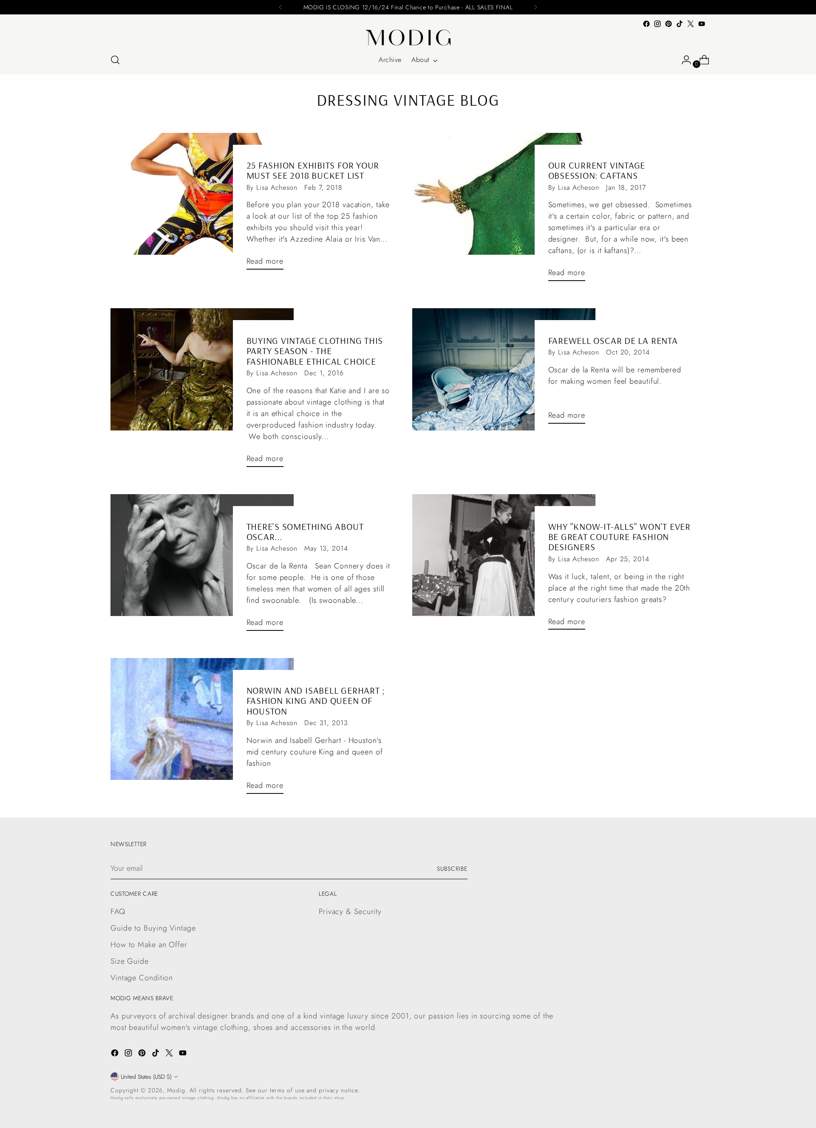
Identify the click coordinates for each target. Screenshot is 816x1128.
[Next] (535, 7)
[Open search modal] (115, 59)
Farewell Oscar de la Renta (613, 340)
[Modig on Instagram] (657, 24)
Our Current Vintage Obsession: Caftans (597, 170)
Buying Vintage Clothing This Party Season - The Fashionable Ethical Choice (314, 351)
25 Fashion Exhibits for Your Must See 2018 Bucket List (313, 170)
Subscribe (452, 868)
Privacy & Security (350, 911)
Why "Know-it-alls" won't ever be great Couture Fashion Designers (619, 536)
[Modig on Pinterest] (668, 24)
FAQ (117, 911)
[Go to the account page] (682, 59)
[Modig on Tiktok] (679, 24)
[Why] (503, 565)
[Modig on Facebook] (646, 24)
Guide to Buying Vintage (153, 928)
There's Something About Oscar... (305, 531)
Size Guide (129, 961)
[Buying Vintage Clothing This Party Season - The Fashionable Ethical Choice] (202, 391)
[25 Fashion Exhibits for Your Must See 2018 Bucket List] (202, 204)
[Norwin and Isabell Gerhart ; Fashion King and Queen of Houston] (202, 729)
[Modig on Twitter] (690, 24)
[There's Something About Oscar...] (202, 566)
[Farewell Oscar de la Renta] (503, 369)
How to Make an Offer (148, 944)
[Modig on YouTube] (702, 24)
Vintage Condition (141, 977)
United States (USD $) (146, 1076)
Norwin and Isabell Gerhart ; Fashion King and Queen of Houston (315, 700)
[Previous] (280, 7)
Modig (176, 1090)
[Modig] (408, 37)
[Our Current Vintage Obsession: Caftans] (503, 210)
